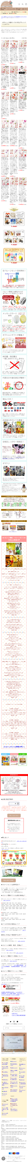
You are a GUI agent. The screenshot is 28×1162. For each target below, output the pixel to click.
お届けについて (14, 1067)
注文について (13, 1061)
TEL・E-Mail (3, 984)
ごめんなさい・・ (20, 993)
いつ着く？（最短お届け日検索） (5, 1083)
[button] (19, 4)
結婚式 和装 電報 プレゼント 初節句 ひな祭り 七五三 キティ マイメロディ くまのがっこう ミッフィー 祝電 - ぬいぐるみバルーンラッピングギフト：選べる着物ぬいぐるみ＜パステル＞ (23, 54)
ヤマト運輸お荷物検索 (18, 965)
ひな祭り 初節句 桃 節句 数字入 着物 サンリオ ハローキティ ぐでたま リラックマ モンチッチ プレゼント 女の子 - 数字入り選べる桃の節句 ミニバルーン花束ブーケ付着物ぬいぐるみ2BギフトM (5, 192)
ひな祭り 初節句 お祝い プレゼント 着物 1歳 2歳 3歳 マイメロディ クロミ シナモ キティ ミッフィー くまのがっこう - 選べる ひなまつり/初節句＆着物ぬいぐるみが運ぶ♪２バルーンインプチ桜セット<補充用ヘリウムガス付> (5, 136)
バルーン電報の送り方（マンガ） (5, 1068)
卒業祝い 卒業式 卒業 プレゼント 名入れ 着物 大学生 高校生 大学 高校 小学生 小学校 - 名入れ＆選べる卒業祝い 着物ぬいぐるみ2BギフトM (23, 104)
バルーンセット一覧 (10, 9)
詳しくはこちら (14, 815)
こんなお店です (19, 992)
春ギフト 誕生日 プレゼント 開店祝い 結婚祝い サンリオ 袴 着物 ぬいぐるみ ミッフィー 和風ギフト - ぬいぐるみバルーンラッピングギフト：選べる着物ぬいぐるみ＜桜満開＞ (14, 80)
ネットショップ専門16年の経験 (5, 1076)
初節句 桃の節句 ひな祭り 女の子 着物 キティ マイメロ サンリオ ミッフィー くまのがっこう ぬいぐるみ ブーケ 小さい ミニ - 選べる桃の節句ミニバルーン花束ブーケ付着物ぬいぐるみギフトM (14, 55)
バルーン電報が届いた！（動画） (5, 1109)
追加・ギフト (24, 9)
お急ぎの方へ (5, 1079)
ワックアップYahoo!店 (5, 994)
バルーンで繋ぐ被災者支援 (18, 1015)
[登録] (23, 1028)
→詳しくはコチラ (5, 849)
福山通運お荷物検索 (15, 966)
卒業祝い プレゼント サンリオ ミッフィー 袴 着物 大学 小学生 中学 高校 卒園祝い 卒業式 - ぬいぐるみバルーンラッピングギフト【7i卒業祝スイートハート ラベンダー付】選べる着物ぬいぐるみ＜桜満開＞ (5, 81)
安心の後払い (5, 1071)
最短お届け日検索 (8, 880)
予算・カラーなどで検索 (18, 9)
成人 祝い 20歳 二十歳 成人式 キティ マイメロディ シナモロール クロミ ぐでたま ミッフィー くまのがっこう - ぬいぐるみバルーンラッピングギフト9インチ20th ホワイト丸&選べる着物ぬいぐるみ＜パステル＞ (5, 56)
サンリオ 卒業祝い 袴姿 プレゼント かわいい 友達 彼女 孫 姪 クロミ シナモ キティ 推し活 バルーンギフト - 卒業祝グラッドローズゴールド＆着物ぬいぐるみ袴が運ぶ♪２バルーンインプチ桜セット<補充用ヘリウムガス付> (23, 81)
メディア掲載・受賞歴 (11, 993)
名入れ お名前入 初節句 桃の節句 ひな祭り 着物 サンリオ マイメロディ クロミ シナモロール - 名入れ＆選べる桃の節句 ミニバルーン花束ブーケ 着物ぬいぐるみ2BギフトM (23, 163)
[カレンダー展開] (3, 1158)
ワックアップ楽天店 (15, 994)
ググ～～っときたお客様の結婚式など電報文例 (14, 1100)
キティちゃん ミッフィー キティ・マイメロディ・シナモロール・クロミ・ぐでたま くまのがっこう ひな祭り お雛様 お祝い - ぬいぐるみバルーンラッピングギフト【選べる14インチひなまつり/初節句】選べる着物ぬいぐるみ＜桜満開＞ (23, 194)
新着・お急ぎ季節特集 (3, 9)
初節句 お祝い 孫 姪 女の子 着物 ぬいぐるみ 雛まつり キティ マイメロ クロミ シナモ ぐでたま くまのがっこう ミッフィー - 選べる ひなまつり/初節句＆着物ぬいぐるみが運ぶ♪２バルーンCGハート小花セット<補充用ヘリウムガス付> (14, 136)
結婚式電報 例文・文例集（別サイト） (14, 1105)
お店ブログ (14, 1013)
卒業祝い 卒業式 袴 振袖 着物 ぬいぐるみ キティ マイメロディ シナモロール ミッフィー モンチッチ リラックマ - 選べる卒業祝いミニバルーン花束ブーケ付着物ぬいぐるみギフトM (14, 106)
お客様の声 (3, 993)
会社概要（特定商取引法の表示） (8, 992)
